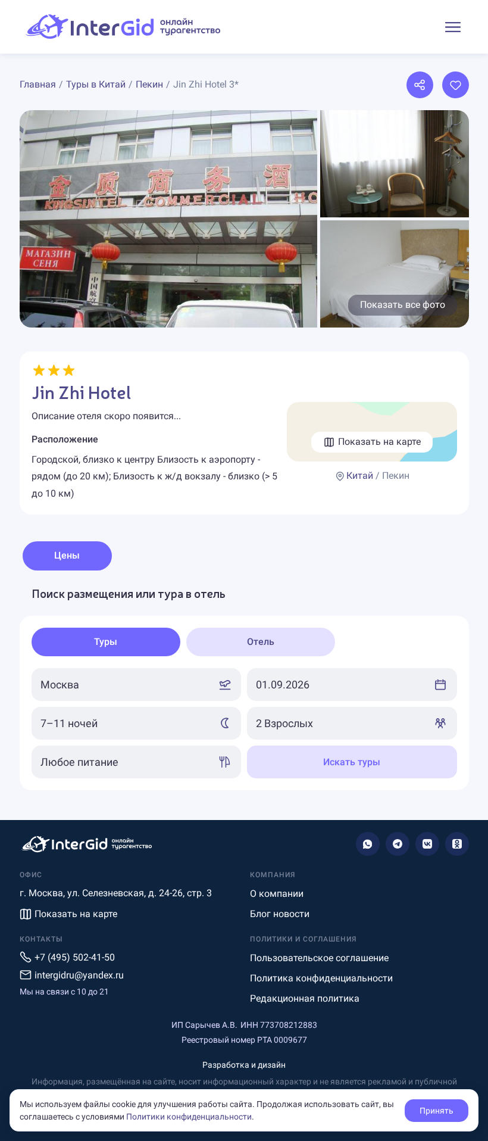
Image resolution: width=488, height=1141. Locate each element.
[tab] (106, 642)
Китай (359, 475)
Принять (436, 1110)
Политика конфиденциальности (321, 978)
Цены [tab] (67, 555)
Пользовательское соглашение (319, 958)
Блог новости (279, 913)
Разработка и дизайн (244, 1065)
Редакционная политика (304, 998)
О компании (277, 893)
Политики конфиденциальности (189, 1116)
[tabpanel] (244, 688)
